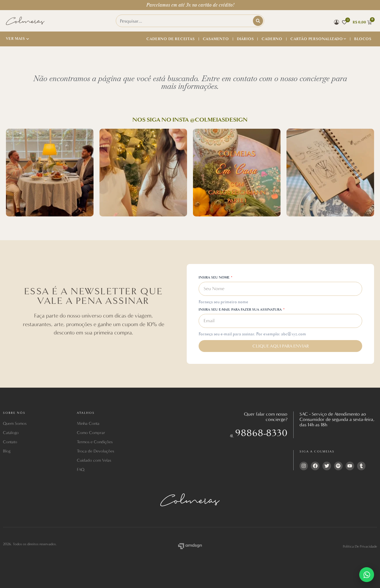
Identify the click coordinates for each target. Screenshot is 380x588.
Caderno (272, 39)
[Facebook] (315, 466)
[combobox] (185, 20)
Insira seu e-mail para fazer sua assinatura (241, 310)
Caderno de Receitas (170, 39)
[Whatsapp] (366, 574)
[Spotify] (338, 466)
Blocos (362, 39)
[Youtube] (350, 466)
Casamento (216, 39)
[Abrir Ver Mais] (27, 39)
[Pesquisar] (258, 20)
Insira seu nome (214, 278)
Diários (245, 39)
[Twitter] (326, 466)
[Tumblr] (361, 466)
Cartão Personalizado (316, 39)
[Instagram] (304, 466)
